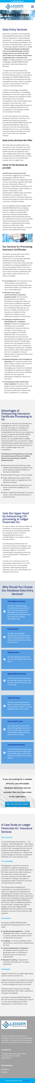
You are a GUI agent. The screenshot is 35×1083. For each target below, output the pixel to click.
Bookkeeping (5, 1069)
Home (2, 18)
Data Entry (4, 1072)
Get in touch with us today (19, 804)
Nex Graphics (26, 1080)
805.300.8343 (18, 1)
